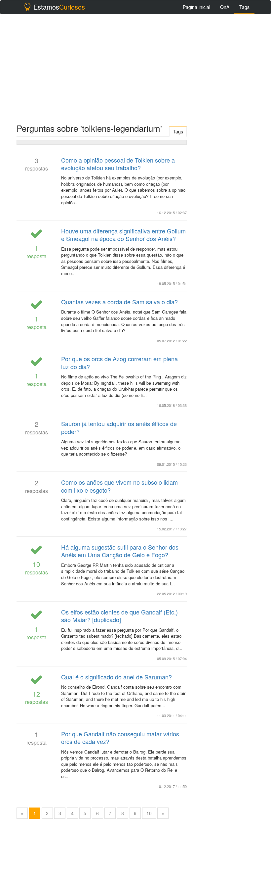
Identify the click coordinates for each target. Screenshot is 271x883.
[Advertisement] (135, 67)
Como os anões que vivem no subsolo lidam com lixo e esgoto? (119, 486)
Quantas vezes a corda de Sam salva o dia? (119, 301)
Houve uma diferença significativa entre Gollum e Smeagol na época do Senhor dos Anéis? (123, 234)
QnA (224, 7)
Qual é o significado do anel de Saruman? (116, 676)
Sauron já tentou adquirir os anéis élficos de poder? (119, 427)
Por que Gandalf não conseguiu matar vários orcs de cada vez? (120, 737)
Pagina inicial (196, 7)
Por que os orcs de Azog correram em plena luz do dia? (119, 362)
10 (149, 813)
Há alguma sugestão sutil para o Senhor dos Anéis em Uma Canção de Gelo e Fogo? (119, 551)
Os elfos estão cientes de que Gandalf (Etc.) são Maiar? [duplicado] (119, 616)
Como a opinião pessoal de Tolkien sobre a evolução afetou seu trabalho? (118, 164)
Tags (244, 7)
